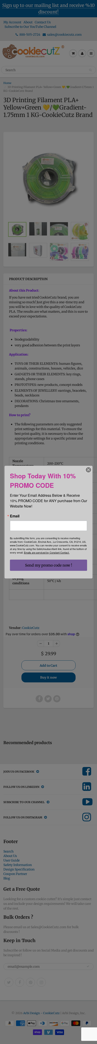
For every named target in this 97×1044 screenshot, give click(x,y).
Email (14, 516)
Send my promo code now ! (48, 565)
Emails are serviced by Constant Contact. (46, 552)
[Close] (88, 470)
